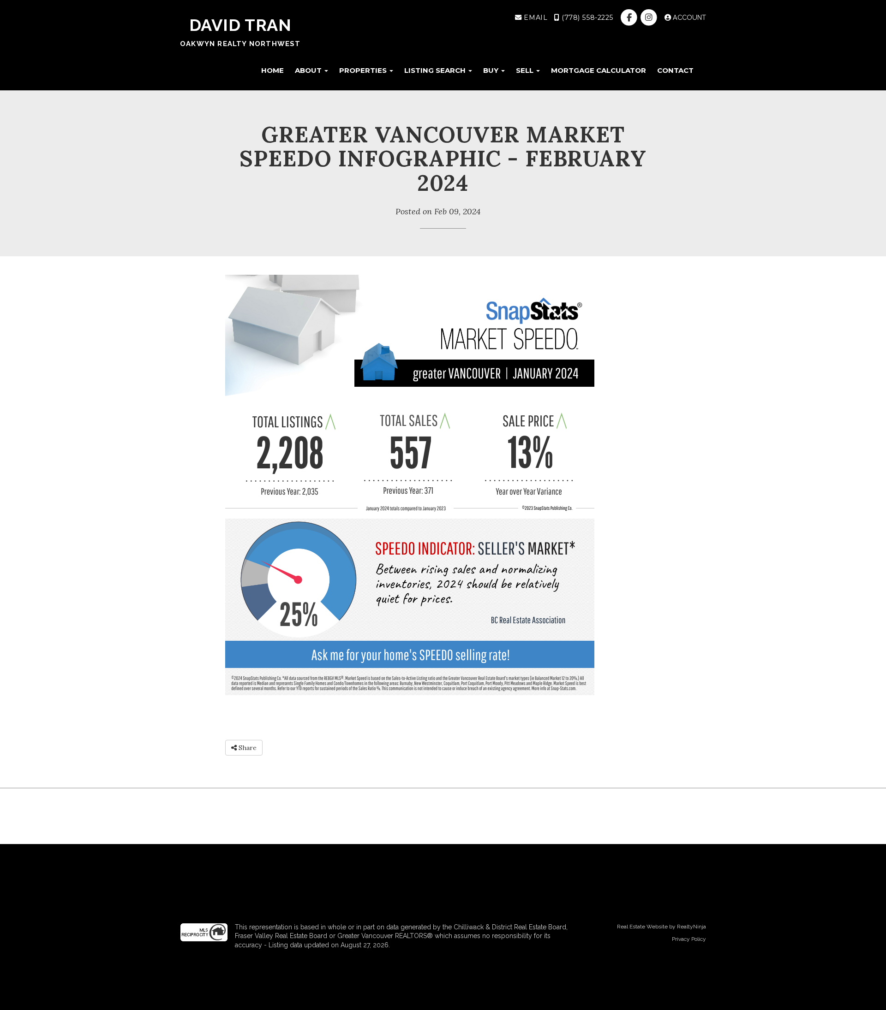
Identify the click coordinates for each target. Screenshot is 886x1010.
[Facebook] (630, 17)
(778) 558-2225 (586, 17)
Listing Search (435, 70)
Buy (491, 70)
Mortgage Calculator (598, 70)
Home (272, 70)
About (309, 70)
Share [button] (247, 748)
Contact (675, 70)
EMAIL (534, 17)
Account (688, 17)
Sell (525, 70)
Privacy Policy (689, 939)
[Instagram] (650, 17)
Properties (364, 70)
